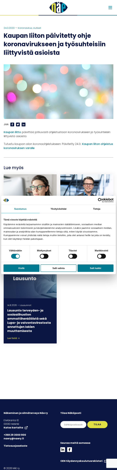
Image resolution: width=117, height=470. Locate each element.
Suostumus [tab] (20, 209)
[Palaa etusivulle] (58, 7)
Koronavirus (25, 28)
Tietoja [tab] (96, 209)
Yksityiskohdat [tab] (58, 209)
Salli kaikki (95, 268)
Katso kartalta (13, 427)
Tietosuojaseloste (15, 446)
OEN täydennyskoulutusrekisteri (81, 461)
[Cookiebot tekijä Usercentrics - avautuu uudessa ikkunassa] (100, 200)
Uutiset (37, 28)
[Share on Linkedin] (23, 124)
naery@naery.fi (14, 438)
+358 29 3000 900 (15, 435)
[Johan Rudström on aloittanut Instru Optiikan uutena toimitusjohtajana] (86, 194)
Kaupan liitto (12, 132)
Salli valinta (58, 268)
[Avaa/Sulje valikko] (110, 7)
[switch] (44, 256)
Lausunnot (25, 305)
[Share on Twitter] (18, 124)
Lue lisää (13, 338)
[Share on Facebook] (12, 124)
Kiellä (21, 268)
